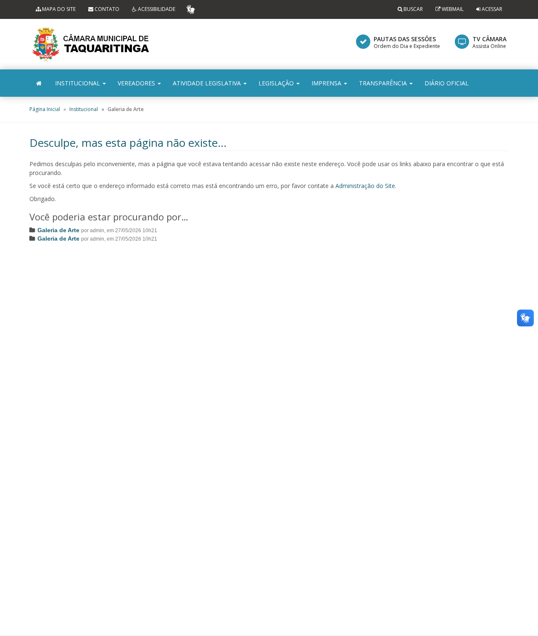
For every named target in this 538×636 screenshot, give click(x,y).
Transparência (384, 83)
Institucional (78, 83)
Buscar (412, 9)
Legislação (276, 83)
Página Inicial (44, 109)
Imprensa (327, 83)
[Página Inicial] (39, 83)
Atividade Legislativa (208, 83)
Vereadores (137, 83)
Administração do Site (365, 186)
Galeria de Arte (58, 230)
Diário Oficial (447, 83)
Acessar (492, 9)
